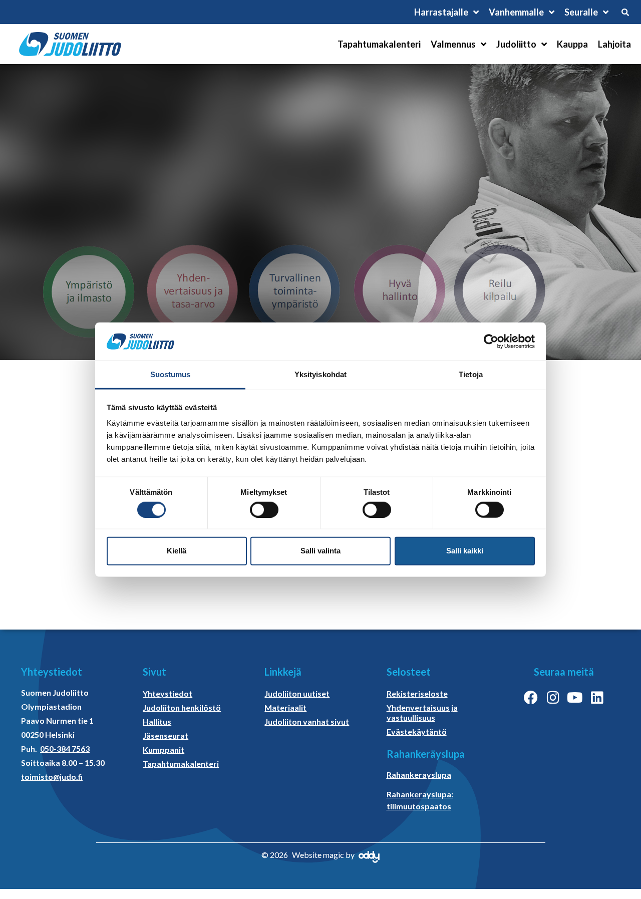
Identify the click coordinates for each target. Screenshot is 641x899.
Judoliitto (516, 44)
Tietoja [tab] (471, 374)
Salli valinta (320, 550)
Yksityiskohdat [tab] (320, 374)
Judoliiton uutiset (297, 693)
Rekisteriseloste (417, 693)
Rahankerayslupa (419, 774)
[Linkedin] (597, 698)
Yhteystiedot (167, 693)
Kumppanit (163, 749)
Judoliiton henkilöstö (182, 707)
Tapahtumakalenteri (379, 44)
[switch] (264, 509)
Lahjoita (614, 44)
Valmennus (453, 44)
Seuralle (581, 12)
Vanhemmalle (516, 12)
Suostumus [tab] (170, 374)
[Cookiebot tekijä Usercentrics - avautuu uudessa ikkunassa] (491, 341)
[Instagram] (553, 698)
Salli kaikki (464, 550)
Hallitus (157, 721)
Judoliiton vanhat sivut (306, 721)
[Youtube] (575, 698)
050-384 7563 (65, 748)
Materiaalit (285, 707)
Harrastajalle (441, 12)
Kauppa (572, 44)
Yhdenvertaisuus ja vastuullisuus (422, 712)
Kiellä (176, 550)
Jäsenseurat (165, 735)
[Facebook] (531, 698)
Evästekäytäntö (417, 731)
